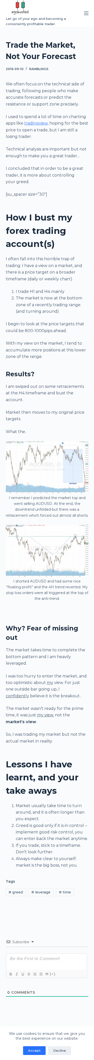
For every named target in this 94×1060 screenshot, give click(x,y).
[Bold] (11, 974)
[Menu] (86, 13)
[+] (52, 974)
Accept (34, 1050)
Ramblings (38, 69)
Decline (59, 1050)
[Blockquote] (47, 974)
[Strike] (29, 974)
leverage (40, 892)
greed (16, 892)
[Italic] (17, 974)
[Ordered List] (35, 974)
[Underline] (23, 974)
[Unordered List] (41, 974)
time (65, 892)
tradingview (36, 123)
